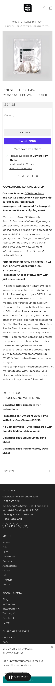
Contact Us (9, 637)
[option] (27, 56)
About (6, 584)
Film (5, 551)
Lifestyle (7, 579)
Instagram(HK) (11, 608)
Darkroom (9, 556)
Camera (7, 561)
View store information (20, 168)
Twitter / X (9, 613)
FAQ (5, 642)
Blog (5, 599)
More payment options (27, 149)
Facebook (9, 618)
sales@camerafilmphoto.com (20, 496)
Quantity (9, 115)
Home (14, 22)
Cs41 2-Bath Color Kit (21, 197)
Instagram (9, 604)
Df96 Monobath (34, 193)
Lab (5, 575)
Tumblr (7, 622)
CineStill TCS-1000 (31, 22)
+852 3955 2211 (11, 501)
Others (7, 570)
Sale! (5, 547)
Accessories (9, 565)
